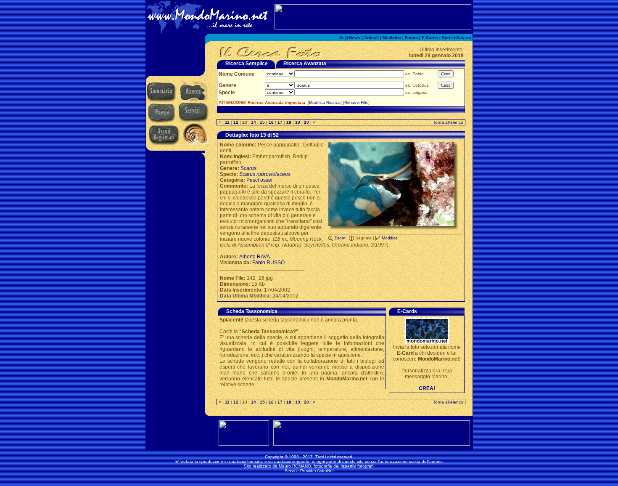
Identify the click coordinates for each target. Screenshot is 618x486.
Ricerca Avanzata (304, 63)
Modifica (390, 238)
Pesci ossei (259, 180)
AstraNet (325, 470)
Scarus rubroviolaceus (265, 174)
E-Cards (430, 37)
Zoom (339, 238)
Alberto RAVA (254, 257)
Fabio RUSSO (268, 263)
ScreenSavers (456, 37)
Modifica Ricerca (325, 102)
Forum (411, 37)
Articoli (371, 37)
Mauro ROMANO (295, 466)
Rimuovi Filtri (356, 102)
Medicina (392, 37)
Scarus (248, 168)
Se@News (349, 37)
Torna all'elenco (448, 122)
